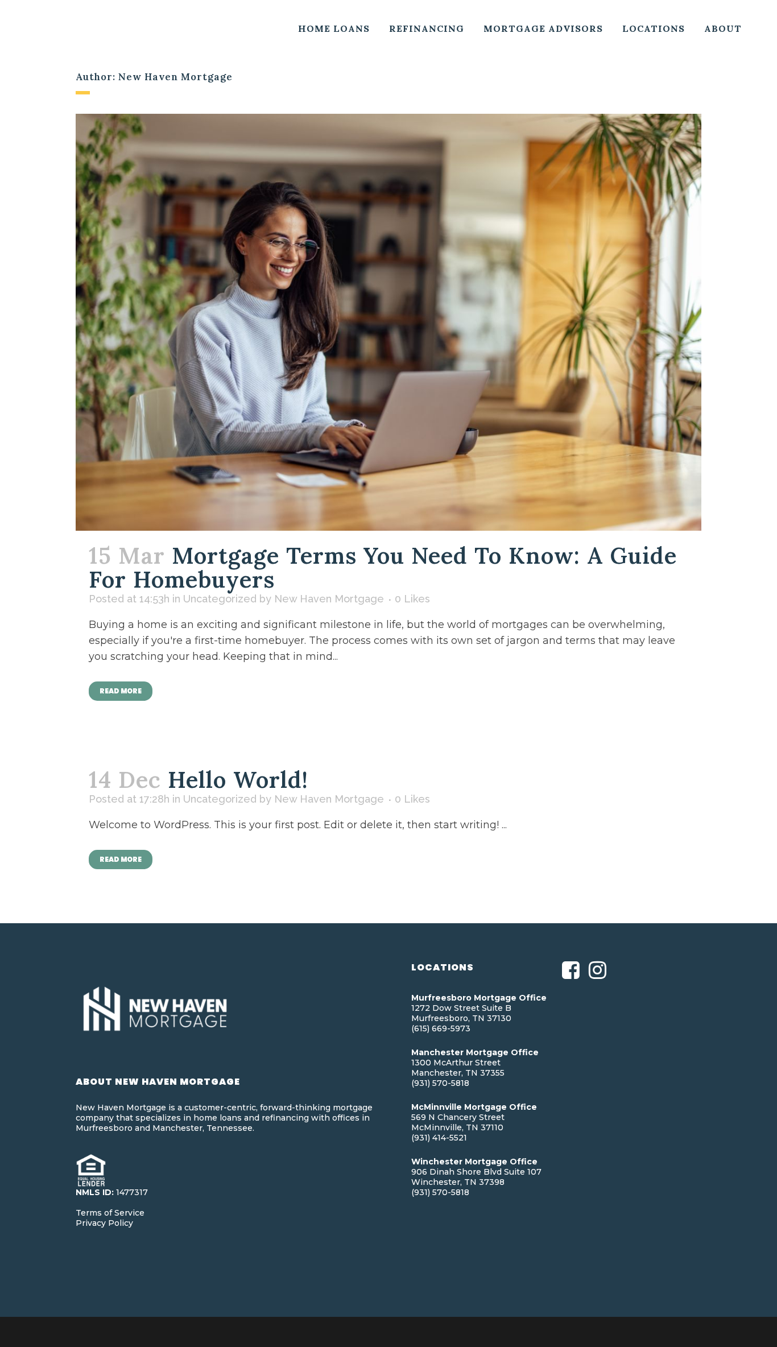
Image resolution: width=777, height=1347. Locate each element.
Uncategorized (220, 599)
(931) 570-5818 (440, 1083)
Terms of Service (110, 1213)
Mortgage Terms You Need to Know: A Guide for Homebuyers (383, 567)
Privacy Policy (104, 1223)
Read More (121, 691)
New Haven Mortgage (329, 599)
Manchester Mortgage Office (475, 1052)
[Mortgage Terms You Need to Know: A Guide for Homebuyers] (388, 322)
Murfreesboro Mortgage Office (479, 998)
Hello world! (238, 779)
